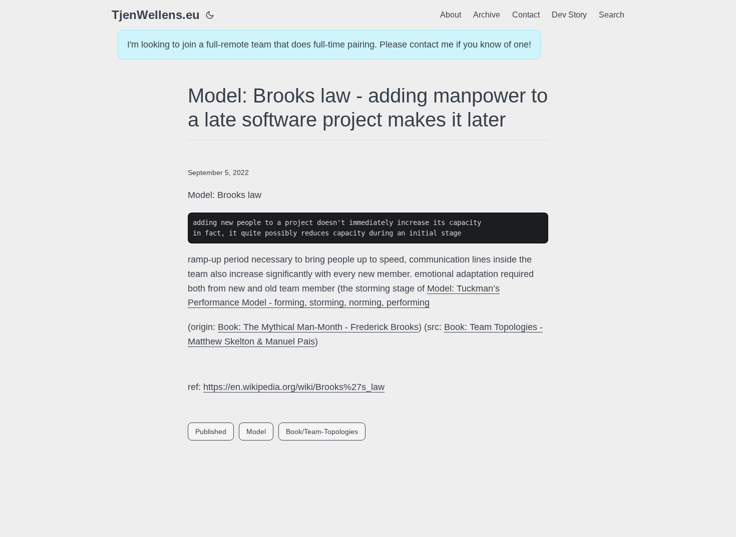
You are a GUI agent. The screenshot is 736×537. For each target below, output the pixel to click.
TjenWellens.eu (156, 15)
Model (256, 432)
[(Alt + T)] (210, 15)
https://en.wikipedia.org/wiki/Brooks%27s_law (294, 387)
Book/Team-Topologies (322, 432)
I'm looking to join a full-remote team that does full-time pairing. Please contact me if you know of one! (329, 45)
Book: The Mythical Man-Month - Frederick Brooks (318, 327)
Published (210, 432)
